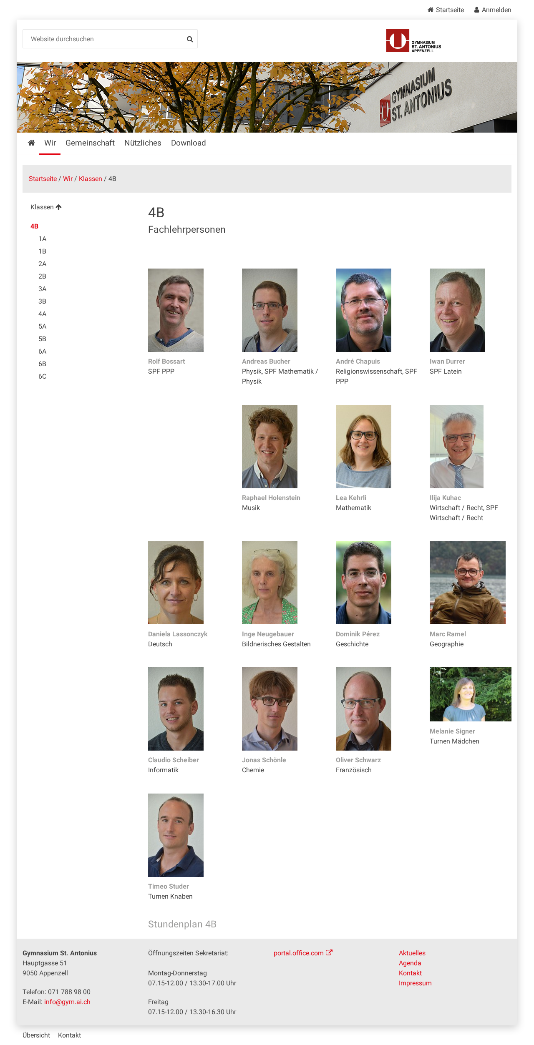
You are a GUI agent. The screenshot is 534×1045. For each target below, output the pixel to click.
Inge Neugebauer (268, 634)
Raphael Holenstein (271, 498)
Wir (68, 179)
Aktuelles (412, 953)
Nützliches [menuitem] (142, 143)
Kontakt (410, 973)
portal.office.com (299, 953)
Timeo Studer (168, 886)
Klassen (90, 179)
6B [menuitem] (42, 364)
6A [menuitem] (42, 351)
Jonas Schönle (264, 760)
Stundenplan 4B (182, 924)
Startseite (450, 10)
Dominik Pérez (358, 634)
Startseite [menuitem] (37, 143)
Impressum (415, 983)
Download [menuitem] (188, 143)
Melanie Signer (452, 731)
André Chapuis (358, 361)
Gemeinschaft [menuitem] (90, 143)
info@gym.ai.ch (67, 1002)
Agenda (410, 963)
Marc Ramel (448, 634)
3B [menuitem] (42, 301)
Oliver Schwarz (358, 760)
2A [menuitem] (42, 264)
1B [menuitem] (42, 251)
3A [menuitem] (42, 289)
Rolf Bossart (166, 361)
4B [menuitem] (34, 226)
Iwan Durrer (447, 361)
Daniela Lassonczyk (178, 634)
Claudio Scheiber (173, 760)
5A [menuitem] (42, 326)
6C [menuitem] (42, 376)
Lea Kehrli (351, 498)
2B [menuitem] (42, 276)
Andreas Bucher (266, 361)
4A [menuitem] (42, 314)
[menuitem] (79, 208)
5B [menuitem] (42, 339)
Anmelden (496, 10)
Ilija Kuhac (445, 498)
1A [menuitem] (42, 239)
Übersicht (36, 1035)
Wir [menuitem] (50, 143)
